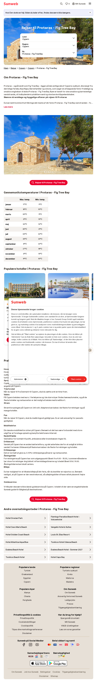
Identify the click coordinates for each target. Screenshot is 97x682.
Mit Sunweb (70, 622)
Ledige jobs (70, 600)
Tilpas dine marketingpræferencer (27, 629)
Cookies (56, 672)
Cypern (27, 582)
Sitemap (54, 676)
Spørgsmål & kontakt (69, 618)
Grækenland (27, 574)
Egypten (27, 578)
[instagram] (30, 646)
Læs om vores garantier (70, 629)
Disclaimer (27, 633)
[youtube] (37, 646)
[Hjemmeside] (11, 3)
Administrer (18, 379)
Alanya (27, 592)
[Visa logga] (55, 646)
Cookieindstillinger (27, 622)
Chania (27, 596)
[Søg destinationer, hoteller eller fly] (61, 3)
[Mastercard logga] (49, 646)
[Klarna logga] (61, 646)
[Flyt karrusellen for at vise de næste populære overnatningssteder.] (90, 350)
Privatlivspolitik (27, 618)
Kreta (69, 574)
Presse (70, 604)
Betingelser (45, 672)
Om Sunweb (70, 592)
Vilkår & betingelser (70, 626)
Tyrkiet (27, 570)
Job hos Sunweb (31, 672)
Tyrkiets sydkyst (69, 570)
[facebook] (24, 646)
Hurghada (27, 600)
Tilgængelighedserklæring (70, 607)
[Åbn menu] (90, 3)
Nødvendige (55, 379)
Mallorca (70, 578)
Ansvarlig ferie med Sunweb (70, 596)
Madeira (70, 582)
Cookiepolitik (27, 626)
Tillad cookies (76, 379)
